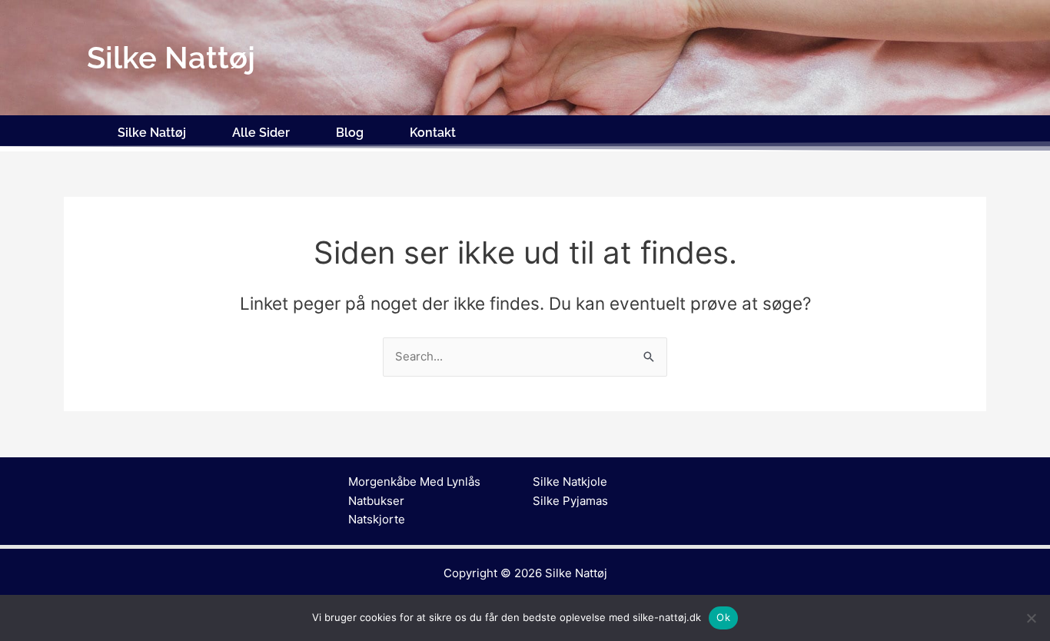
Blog (350, 132)
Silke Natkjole (570, 481)
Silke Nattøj (152, 132)
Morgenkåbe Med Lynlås (414, 481)
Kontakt (433, 132)
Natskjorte (376, 519)
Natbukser (376, 500)
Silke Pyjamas (570, 500)
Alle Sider (261, 132)
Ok (723, 617)
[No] (1030, 618)
